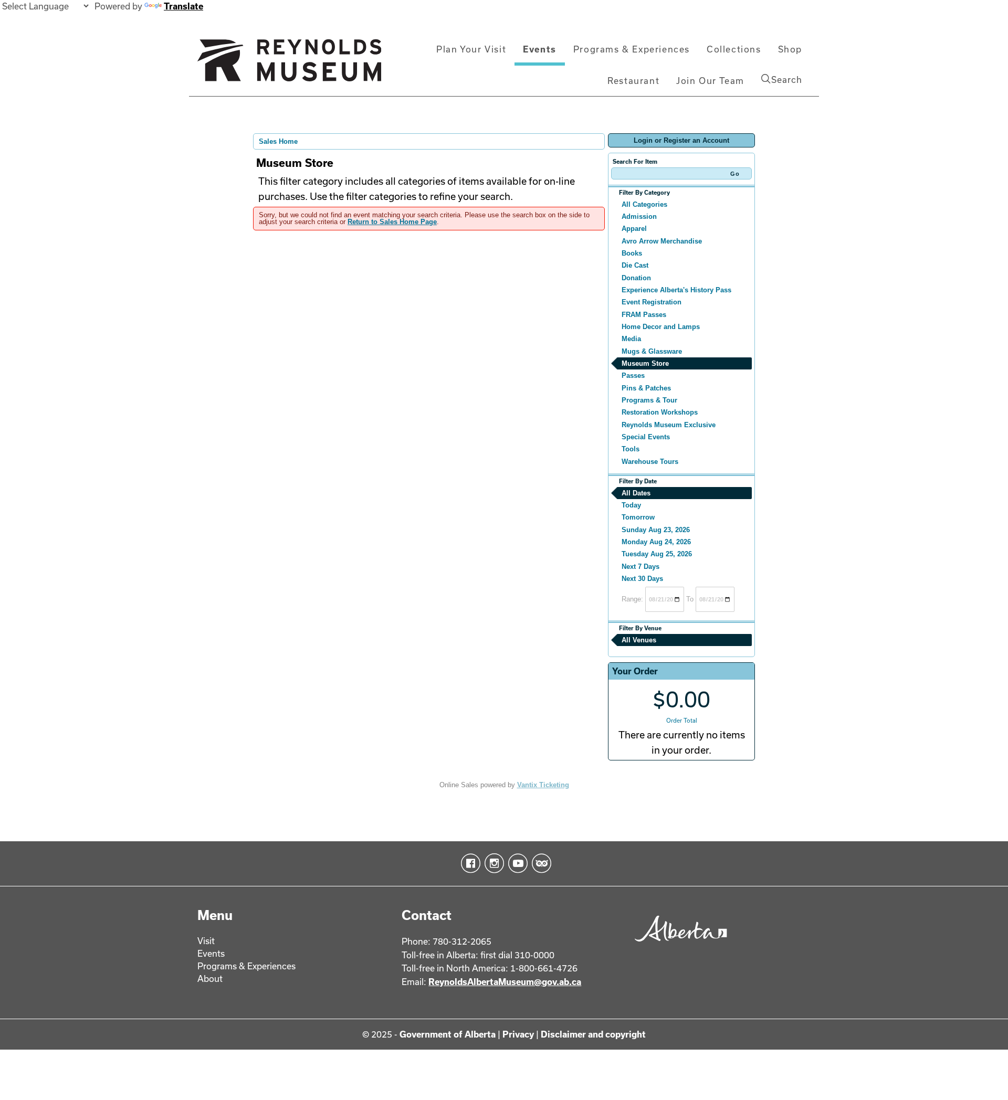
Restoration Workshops (660, 412)
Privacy (518, 1034)
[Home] (289, 64)
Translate (183, 6)
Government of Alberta (448, 1034)
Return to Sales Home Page (392, 222)
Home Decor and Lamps (661, 327)
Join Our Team (710, 81)
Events (539, 49)
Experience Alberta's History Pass (676, 290)
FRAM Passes (644, 315)
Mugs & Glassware (652, 351)
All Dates (636, 493)
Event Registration (651, 302)
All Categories (644, 204)
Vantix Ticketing (543, 785)
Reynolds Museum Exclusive (669, 425)
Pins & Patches (646, 388)
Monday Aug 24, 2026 (656, 542)
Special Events (646, 437)
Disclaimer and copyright (593, 1034)
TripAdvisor (539, 863)
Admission (639, 216)
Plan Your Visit (471, 49)
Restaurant (633, 81)
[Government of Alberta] (678, 945)
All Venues (639, 640)
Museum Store (645, 363)
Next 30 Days (642, 579)
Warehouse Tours (650, 462)
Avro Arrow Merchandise (662, 241)
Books (632, 253)
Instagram (492, 863)
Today (631, 505)
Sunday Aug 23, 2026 (656, 530)
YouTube (516, 863)
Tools (630, 449)
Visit (206, 941)
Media (631, 339)
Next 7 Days (640, 566)
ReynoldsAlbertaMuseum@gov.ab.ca (504, 982)
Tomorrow (638, 517)
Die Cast (635, 265)
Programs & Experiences (631, 49)
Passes (633, 375)
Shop (790, 49)
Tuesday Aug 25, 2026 (657, 554)
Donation (636, 278)
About (210, 978)
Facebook (468, 863)
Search (786, 79)
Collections (734, 49)
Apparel (634, 228)
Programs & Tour (649, 400)
